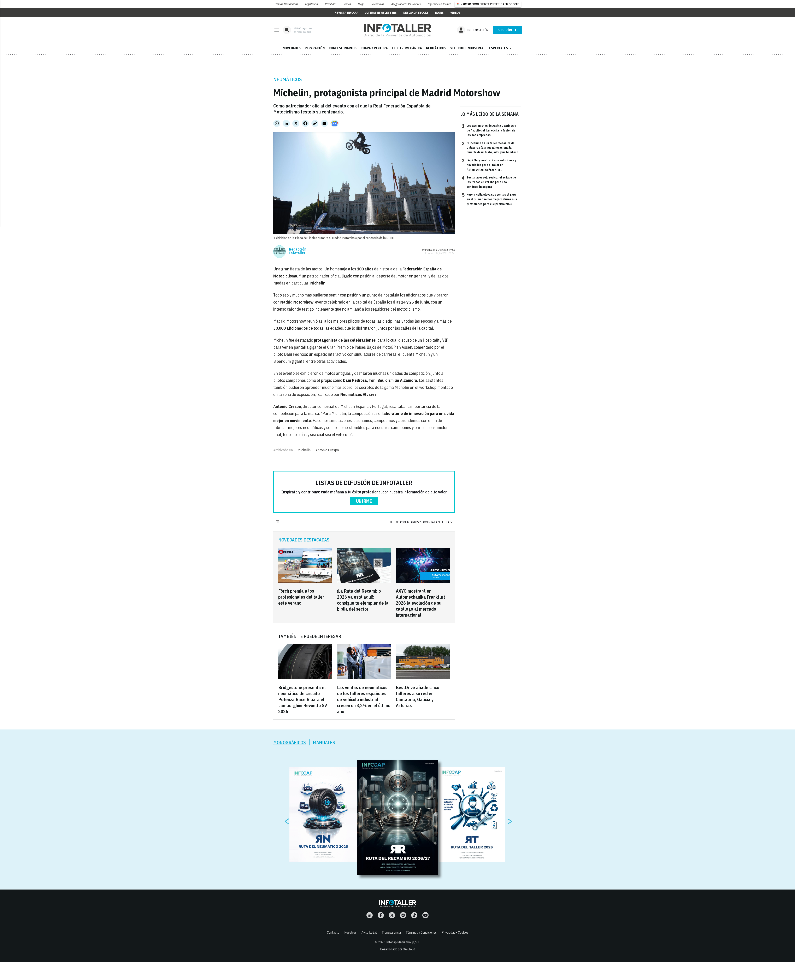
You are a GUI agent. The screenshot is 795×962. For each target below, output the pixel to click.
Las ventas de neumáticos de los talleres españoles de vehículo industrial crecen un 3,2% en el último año (363, 699)
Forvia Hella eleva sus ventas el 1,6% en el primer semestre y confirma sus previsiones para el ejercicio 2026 (489, 199)
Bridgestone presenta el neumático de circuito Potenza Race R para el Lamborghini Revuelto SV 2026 (302, 699)
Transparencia (391, 932)
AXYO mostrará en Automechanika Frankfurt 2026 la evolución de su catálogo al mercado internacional (420, 603)
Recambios (377, 4)
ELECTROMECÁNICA (407, 48)
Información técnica (439, 4)
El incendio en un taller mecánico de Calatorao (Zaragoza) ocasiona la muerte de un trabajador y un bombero (490, 147)
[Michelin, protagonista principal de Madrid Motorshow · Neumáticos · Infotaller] (397, 30)
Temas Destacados (286, 4)
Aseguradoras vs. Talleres (406, 4)
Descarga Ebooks (416, 12)
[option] (397, 817)
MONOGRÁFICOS (289, 742)
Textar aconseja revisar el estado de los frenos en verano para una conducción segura (489, 182)
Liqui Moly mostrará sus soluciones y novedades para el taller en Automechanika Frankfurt (489, 164)
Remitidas (330, 4)
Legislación (311, 4)
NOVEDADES (292, 48)
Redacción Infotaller (297, 251)
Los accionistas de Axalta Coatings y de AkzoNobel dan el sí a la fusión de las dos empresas (489, 130)
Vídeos (347, 4)
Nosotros (350, 932)
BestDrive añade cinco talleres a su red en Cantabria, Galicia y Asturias (417, 696)
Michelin (304, 450)
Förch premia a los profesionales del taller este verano (301, 597)
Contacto (333, 932)
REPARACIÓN (315, 48)
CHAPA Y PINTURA (374, 48)
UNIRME (364, 501)
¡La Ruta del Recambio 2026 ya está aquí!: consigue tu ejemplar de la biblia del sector (363, 600)
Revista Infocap (346, 12)
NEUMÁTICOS (436, 48)
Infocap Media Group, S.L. (403, 942)
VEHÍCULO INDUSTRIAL (467, 48)
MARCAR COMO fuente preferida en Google (489, 4)
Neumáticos (287, 79)
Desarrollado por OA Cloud (397, 949)
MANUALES (324, 742)
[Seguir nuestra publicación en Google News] (334, 123)
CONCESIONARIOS (343, 48)
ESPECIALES (500, 48)
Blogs (361, 4)
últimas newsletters (381, 12)
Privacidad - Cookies (455, 932)
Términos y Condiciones (421, 932)
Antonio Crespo (327, 450)
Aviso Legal (369, 932)
